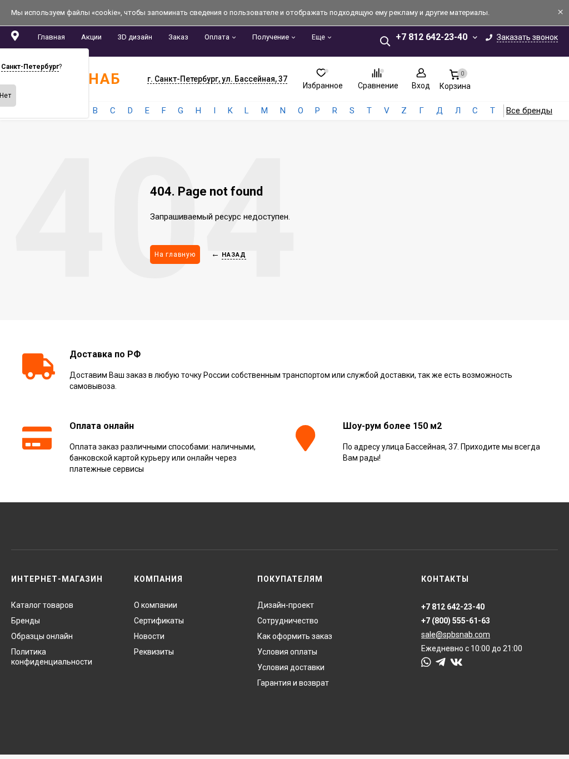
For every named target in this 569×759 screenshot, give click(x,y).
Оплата (216, 37)
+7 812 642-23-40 (431, 37)
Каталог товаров (42, 605)
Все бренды (529, 111)
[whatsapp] (426, 662)
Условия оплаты (287, 651)
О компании (155, 605)
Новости (149, 636)
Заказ (178, 37)
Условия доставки (291, 667)
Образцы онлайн (42, 636)
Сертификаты (159, 620)
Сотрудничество (287, 620)
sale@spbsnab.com (455, 634)
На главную (175, 254)
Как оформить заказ (294, 636)
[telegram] (441, 662)
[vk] (456, 662)
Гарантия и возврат (293, 682)
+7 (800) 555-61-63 (455, 620)
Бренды (25, 620)
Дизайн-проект (285, 605)
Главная (51, 37)
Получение (270, 37)
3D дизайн (135, 37)
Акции (91, 37)
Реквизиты (154, 651)
